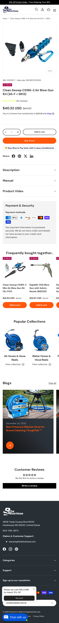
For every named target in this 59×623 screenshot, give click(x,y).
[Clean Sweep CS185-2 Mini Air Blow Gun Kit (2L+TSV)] (15, 269)
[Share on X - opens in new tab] (26, 156)
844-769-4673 (10, 530)
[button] (49, 9)
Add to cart (39, 132)
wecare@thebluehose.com (22, 541)
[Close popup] (33, 589)
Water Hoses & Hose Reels (41, 357)
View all (52, 383)
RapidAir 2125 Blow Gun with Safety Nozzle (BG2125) (39, 288)
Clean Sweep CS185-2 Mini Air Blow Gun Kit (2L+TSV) (14, 288)
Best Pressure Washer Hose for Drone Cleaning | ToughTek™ (25, 428)
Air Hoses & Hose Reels (14, 357)
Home (5, 18)
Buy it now (30, 140)
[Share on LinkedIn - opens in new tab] (32, 156)
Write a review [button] (29, 485)
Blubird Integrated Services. (29, 612)
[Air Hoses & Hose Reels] (15, 340)
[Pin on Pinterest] (19, 156)
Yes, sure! (19, 598)
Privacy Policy (38, 616)
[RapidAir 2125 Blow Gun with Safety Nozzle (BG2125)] (42, 269)
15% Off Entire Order (18, 2)
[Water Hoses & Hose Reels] (41, 340)
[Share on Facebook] (13, 156)
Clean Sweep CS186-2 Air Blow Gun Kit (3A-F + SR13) (30, 18)
